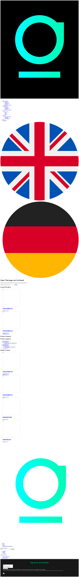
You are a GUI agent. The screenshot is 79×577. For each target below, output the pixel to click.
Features (6, 102)
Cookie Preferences (3, 554)
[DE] (41, 277)
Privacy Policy (5, 557)
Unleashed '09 (5, 347)
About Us (6, 111)
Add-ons (6, 108)
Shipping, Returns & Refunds (8, 546)
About (4, 110)
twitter (4, 552)
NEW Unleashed (5, 101)
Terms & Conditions (6, 556)
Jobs (5, 112)
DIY (3, 544)
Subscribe (12, 549)
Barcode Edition (5, 341)
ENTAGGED (5, 342)
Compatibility (7, 103)
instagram (4, 553)
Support (4, 115)
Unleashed (6, 117)
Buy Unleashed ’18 (8, 109)
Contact (6, 113)
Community (5, 120)
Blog (3, 119)
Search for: (2, 284)
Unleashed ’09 (7, 118)
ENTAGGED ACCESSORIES (10, 343)
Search (16, 284)
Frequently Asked (8, 116)
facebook (4, 551)
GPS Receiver (5, 344)
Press (6, 114)
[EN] (39, 200)
